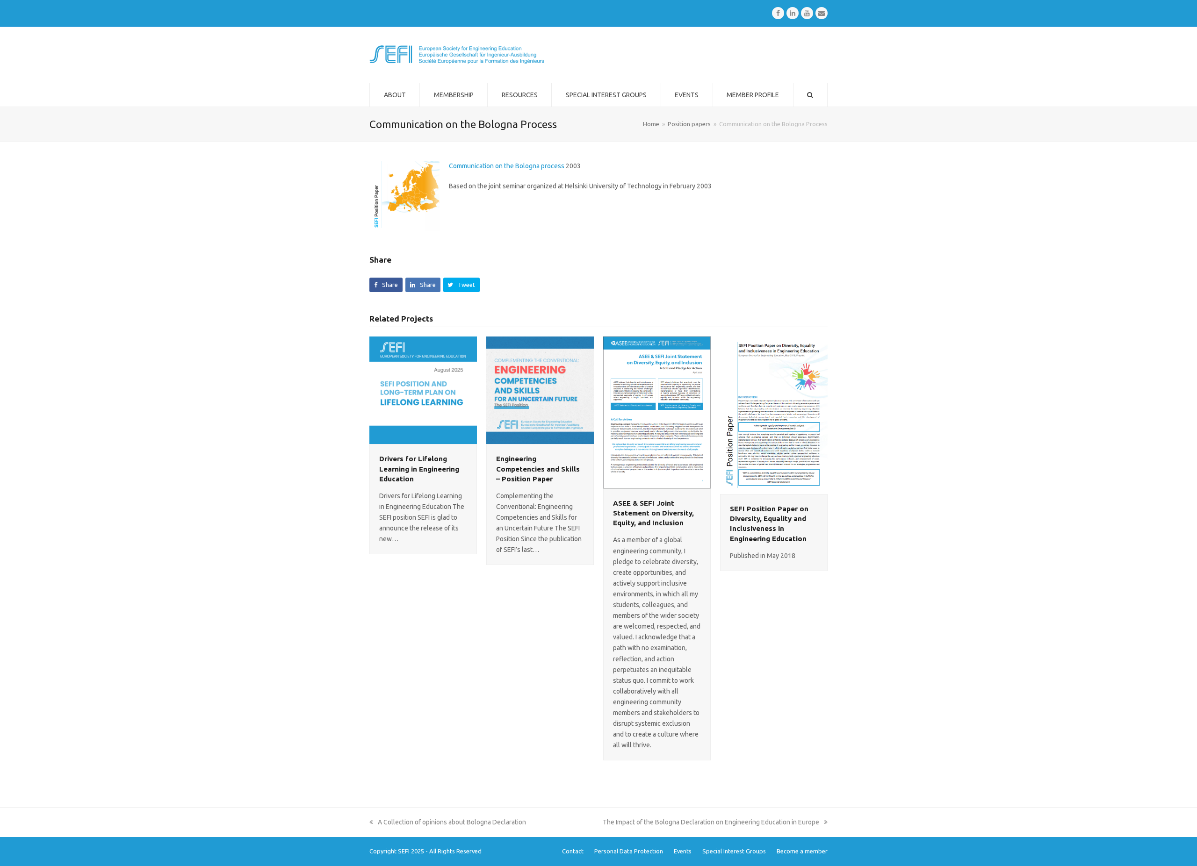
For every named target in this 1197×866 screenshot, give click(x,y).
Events (683, 851)
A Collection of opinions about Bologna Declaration (451, 822)
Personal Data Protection (628, 851)
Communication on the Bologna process (506, 166)
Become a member (802, 851)
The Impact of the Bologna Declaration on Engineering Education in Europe (711, 822)
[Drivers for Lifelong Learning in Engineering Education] (423, 390)
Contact (573, 851)
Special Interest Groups (734, 851)
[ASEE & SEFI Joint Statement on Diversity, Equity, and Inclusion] (657, 411)
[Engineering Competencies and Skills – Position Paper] (540, 390)
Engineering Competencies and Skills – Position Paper (538, 468)
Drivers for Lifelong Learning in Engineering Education (419, 468)
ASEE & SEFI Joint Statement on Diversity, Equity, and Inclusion (653, 513)
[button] (386, 285)
